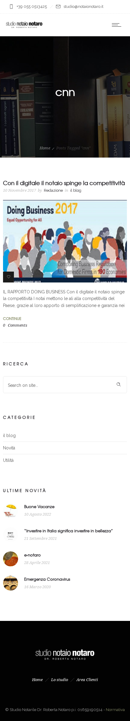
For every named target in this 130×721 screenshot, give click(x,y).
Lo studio (59, 679)
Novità (9, 447)
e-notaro (32, 555)
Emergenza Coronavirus (47, 579)
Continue (12, 318)
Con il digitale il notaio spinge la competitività (64, 183)
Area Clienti (87, 679)
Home (45, 148)
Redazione (53, 190)
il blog (9, 435)
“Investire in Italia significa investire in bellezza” (68, 530)
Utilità (8, 460)
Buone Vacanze (39, 506)
